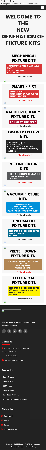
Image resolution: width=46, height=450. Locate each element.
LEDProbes (7, 386)
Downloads (8, 416)
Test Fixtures (8, 390)
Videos (7, 420)
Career (7, 425)
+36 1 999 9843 (31, 3)
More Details (24, 76)
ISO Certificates (10, 429)
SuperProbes (8, 377)
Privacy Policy (31, 447)
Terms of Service (17, 447)
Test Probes (8, 381)
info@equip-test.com (11, 3)
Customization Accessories (15, 399)
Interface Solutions (11, 395)
